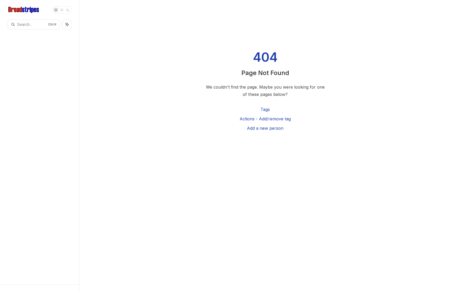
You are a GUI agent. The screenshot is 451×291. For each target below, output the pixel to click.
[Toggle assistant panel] (67, 24)
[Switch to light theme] (61, 10)
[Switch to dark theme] (67, 10)
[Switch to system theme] (55, 10)
